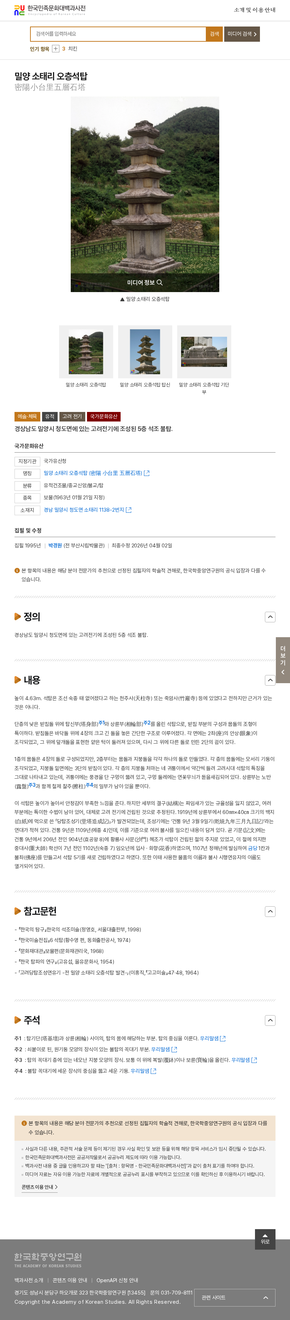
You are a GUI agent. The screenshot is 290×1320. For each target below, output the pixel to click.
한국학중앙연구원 (47, 1260)
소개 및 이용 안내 (255, 10)
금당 (252, 848)
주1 (101, 723)
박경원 (55, 545)
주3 (32, 785)
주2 (147, 723)
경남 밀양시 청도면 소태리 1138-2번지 (84, 510)
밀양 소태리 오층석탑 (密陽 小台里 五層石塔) (93, 473)
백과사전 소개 (28, 1280)
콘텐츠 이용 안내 (37, 1187)
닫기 (270, 617)
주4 (89, 785)
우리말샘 (209, 1038)
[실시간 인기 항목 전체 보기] (55, 48)
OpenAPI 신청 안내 (117, 1280)
